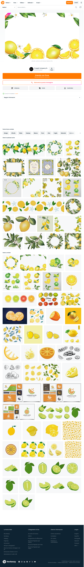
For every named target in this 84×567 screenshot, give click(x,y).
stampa (28, 133)
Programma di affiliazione (35, 538)
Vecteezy (6, 536)
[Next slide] (77, 133)
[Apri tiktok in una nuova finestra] (29, 561)
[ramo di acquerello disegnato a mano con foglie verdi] (34, 241)
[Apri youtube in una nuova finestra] (35, 561)
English (75, 533)
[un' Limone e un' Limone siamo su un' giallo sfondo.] (73, 316)
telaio (20, 133)
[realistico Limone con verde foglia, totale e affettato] (72, 334)
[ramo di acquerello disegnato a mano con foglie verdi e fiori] (13, 241)
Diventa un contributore (53, 541)
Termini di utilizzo (51, 562)
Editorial (30, 2)
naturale (63, 133)
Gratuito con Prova (41, 76)
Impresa (6, 541)
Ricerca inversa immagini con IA (11, 548)
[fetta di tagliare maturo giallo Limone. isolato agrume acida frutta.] (15, 316)
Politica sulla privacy (61, 562)
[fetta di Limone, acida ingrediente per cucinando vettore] (11, 353)
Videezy (6, 538)
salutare (71, 133)
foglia (55, 133)
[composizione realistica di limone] (73, 263)
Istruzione (6, 543)
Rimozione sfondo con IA (10, 551)
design (6, 133)
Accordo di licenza (33, 533)
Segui (51, 70)
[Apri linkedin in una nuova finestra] (24, 561)
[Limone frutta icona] (12, 430)
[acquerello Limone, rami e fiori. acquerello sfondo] (68, 224)
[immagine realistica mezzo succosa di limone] (72, 281)
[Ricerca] (75, 7)
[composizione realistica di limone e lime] (55, 263)
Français (75, 543)
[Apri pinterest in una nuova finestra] (27, 561)
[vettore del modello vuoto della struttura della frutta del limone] (52, 187)
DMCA (29, 536)
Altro (74, 545)
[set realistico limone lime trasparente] (72, 187)
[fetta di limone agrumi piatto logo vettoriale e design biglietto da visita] (22, 392)
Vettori (8, 2)
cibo (49, 133)
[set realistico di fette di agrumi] (20, 299)
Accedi (75, 2)
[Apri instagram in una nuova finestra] (21, 561)
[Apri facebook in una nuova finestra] (19, 561)
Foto (14, 2)
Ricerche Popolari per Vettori (33, 541)
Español (75, 536)
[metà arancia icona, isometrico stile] (47, 353)
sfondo (13, 133)
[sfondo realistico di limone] (33, 263)
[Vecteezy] (2, 2)
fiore (42, 133)
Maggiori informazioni (9, 97)
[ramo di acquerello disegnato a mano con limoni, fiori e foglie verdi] (8, 224)
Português (76, 538)
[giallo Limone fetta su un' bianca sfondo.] (71, 372)
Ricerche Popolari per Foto (33, 545)
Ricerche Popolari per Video (33, 549)
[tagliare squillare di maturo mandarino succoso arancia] (11, 449)
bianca (36, 133)
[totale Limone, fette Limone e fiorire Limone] (42, 372)
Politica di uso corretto (73, 562)
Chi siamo (52, 538)
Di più (38, 2)
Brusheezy (6, 533)
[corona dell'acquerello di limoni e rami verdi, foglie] (54, 148)
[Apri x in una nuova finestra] (32, 561)
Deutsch (75, 541)
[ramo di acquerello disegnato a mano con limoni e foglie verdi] (25, 224)
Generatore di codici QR (10, 554)
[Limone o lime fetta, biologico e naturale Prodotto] (55, 316)
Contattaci (52, 536)
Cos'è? (16, 93)
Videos (22, 2)
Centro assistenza (55, 533)
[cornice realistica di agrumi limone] (11, 263)
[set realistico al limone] (72, 148)
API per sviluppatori (9, 545)
